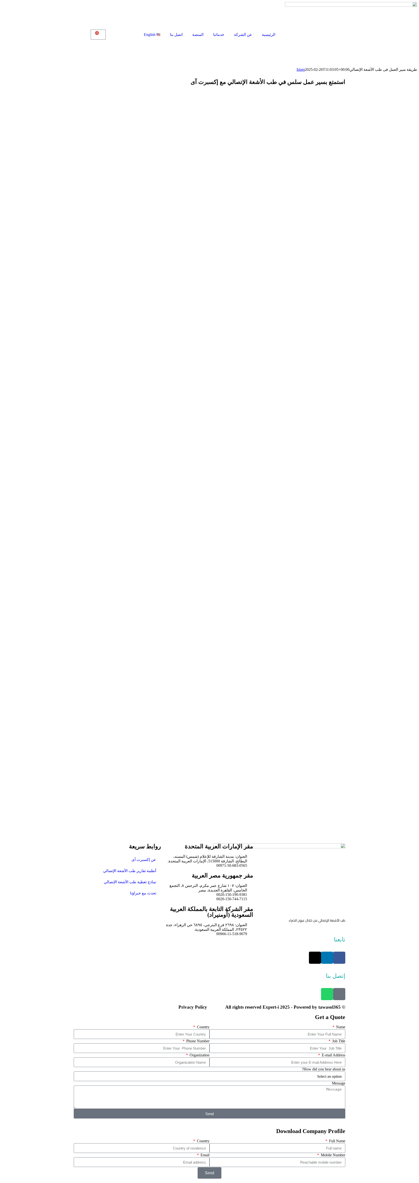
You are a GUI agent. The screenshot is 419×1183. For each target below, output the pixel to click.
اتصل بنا (176, 34)
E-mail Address (333, 1055)
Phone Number (197, 1041)
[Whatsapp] (327, 994)
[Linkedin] (327, 958)
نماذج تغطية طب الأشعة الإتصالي (130, 882)
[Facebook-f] (339, 958)
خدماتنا (218, 34)
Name (340, 1027)
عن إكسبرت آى (143, 860)
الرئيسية (268, 34)
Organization (199, 1055)
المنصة (197, 34)
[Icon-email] (339, 994)
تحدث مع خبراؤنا (143, 893)
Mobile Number (332, 1155)
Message (338, 1083)
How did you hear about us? (323, 1069)
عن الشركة (243, 34)
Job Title (338, 1041)
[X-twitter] (315, 958)
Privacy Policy (192, 1007)
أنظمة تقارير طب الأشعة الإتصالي (129, 871)
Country (203, 1027)
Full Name (336, 1141)
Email (205, 1155)
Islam (301, 69)
